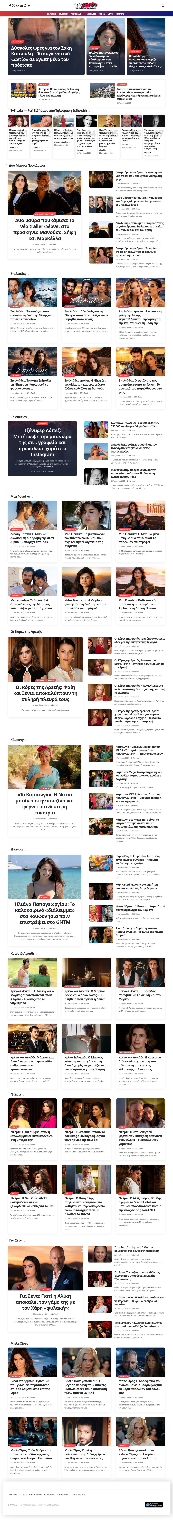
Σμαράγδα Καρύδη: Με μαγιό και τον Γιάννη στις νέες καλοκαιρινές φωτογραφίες (134, 448)
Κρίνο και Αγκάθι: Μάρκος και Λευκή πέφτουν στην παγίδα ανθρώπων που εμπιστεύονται (32, 1063)
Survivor (17, 41)
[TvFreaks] (86, 5)
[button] (163, 5)
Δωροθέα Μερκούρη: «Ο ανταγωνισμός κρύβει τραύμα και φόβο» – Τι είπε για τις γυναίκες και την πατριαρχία (86, 138)
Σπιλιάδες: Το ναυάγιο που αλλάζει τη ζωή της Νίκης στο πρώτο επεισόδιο (31, 315)
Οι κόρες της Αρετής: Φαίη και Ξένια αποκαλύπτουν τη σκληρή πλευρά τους (45, 693)
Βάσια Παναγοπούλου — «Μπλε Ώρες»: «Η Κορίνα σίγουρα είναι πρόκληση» (137, 1454)
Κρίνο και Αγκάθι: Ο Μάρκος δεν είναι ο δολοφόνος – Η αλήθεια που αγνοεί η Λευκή (84, 995)
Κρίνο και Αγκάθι (19, 986)
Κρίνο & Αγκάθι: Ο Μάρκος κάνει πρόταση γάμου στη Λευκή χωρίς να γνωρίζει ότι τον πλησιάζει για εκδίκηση (85, 1063)
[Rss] (29, 5)
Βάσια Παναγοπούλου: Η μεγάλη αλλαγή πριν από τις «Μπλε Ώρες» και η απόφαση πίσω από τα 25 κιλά (85, 1387)
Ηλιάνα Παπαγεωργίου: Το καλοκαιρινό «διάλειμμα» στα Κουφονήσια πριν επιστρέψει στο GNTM (104, 59)
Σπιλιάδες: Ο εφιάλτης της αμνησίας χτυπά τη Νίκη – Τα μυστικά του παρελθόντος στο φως (140, 386)
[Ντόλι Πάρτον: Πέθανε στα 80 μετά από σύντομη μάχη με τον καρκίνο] (101, 913)
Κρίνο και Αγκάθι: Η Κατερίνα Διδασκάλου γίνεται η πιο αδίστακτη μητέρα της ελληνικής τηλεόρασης (140, 1063)
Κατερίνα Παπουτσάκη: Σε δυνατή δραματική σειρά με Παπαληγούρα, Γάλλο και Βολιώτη (59, 92)
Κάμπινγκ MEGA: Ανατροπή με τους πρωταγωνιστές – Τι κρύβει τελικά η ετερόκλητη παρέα (139, 798)
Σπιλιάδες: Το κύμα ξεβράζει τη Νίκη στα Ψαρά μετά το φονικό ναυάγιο (30, 384)
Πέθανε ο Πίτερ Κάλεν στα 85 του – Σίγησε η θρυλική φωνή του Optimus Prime (131, 135)
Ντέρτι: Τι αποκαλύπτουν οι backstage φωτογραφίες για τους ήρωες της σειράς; (84, 1136)
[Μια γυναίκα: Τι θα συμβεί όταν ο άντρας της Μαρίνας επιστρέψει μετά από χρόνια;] (32, 581)
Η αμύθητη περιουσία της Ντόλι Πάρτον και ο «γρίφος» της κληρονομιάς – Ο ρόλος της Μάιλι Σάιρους (108, 138)
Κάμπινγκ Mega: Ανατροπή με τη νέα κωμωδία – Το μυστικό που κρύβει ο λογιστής (139, 775)
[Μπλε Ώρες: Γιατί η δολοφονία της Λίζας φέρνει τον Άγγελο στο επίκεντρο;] (86, 1431)
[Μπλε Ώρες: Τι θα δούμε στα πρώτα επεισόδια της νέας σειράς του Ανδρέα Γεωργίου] (32, 1431)
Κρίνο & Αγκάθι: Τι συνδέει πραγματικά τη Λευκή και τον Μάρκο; (140, 995)
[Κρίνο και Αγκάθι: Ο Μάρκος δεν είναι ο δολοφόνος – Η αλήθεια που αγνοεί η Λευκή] (86, 972)
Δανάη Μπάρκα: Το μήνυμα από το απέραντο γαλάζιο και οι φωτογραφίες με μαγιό (41, 137)
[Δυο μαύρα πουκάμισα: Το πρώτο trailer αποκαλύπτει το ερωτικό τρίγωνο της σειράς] (101, 255)
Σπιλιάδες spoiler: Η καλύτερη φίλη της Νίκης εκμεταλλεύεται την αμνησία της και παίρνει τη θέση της (140, 317)
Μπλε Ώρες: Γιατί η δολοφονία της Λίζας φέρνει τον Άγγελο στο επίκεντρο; (84, 1454)
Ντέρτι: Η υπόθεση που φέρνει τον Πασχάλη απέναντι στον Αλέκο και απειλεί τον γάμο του (140, 1138)
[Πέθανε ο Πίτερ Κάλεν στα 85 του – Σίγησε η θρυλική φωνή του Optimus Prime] (131, 121)
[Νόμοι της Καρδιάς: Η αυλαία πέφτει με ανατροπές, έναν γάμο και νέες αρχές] (63, 121)
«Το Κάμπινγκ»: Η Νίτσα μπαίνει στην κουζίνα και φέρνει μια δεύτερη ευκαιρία (44, 803)
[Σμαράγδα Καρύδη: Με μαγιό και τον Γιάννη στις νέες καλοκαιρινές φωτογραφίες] (96, 451)
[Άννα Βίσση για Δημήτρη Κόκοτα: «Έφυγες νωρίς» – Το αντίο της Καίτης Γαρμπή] (101, 935)
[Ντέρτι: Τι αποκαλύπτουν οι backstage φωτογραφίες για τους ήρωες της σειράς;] (86, 1113)
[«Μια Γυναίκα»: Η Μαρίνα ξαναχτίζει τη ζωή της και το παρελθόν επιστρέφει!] (86, 581)
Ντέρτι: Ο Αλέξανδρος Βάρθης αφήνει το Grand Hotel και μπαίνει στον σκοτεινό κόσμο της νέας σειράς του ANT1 (140, 1204)
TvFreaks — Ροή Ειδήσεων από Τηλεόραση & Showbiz (49, 110)
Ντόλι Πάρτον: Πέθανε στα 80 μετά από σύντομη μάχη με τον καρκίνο (140, 908)
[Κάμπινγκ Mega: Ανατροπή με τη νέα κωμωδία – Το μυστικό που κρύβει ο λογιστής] (101, 778)
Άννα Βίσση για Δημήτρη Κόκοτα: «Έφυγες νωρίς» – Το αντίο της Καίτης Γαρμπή (139, 931)
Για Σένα (15, 1240)
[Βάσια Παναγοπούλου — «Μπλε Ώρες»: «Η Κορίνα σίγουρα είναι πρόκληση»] (140, 1431)
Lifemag (122, 84)
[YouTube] (17, 5)
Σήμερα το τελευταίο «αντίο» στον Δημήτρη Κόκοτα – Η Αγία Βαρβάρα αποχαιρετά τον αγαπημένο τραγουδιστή (153, 139)
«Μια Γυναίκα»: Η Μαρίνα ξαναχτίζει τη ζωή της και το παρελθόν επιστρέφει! (84, 604)
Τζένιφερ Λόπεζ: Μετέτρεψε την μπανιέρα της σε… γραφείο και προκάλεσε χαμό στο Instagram (18, 137)
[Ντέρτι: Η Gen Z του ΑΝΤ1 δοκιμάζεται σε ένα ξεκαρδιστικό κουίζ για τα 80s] (32, 1179)
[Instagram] (25, 5)
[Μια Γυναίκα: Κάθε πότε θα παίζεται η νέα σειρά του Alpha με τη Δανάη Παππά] (140, 581)
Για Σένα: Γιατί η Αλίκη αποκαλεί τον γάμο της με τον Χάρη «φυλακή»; (45, 1301)
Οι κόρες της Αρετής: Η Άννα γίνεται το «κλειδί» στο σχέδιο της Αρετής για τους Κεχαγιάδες (139, 689)
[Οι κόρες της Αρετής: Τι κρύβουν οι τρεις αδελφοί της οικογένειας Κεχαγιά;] (100, 645)
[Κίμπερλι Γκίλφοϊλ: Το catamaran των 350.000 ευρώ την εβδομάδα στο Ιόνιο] (96, 429)
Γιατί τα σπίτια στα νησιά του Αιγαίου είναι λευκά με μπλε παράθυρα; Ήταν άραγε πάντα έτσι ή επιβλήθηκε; (138, 94)
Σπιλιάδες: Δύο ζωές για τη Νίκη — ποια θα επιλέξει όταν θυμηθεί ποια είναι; (86, 315)
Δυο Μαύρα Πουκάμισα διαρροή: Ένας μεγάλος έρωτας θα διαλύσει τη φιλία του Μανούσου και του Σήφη (140, 226)
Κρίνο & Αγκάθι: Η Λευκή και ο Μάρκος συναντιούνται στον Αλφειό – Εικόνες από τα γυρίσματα (32, 997)
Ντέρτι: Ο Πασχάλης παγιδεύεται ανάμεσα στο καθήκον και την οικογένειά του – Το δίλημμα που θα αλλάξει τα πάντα (84, 1206)
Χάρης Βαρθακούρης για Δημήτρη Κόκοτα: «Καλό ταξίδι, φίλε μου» (137, 886)
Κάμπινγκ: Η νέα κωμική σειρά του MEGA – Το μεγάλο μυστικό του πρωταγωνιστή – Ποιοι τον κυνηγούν (139, 750)
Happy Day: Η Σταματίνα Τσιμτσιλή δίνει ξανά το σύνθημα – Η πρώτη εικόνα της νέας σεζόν (138, 860)
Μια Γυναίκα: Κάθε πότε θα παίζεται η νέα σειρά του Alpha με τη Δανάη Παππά (138, 604)
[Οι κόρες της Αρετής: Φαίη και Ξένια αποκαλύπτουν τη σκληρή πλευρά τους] (45, 659)
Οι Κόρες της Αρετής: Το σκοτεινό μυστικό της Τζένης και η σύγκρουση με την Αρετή (139, 664)
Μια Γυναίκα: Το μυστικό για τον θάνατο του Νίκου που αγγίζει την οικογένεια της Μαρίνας (84, 540)
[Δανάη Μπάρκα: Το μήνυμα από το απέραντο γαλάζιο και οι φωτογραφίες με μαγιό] (41, 121)
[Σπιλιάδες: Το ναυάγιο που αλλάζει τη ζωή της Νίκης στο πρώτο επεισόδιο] (32, 292)
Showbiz (94, 48)
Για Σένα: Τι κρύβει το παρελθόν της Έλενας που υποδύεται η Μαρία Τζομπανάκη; (136, 1275)
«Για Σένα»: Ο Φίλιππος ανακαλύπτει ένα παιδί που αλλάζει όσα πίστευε (138, 1324)
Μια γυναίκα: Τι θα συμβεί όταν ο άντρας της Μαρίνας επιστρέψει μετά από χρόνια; (31, 604)
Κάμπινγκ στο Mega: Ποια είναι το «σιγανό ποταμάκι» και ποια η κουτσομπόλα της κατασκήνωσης (137, 823)
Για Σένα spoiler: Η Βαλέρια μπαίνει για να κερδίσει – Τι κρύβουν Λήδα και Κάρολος (139, 1301)
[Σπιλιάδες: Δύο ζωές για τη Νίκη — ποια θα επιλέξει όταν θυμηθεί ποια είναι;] (86, 292)
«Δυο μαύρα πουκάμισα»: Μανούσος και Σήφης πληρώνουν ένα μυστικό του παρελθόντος (139, 201)
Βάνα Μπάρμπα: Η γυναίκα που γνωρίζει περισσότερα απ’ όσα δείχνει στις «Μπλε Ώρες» (145, 61)
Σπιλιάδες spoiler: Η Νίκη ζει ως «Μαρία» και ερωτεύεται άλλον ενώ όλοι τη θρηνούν (84, 384)
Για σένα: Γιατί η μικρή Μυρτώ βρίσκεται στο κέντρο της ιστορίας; (136, 1249)
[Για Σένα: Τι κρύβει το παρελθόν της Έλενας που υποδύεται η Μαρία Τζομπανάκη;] (100, 1279)
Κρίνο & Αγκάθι (22, 953)
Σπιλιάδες (18, 273)
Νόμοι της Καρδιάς (61, 142)
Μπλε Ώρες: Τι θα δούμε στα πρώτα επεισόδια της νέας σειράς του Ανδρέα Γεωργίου (31, 1454)
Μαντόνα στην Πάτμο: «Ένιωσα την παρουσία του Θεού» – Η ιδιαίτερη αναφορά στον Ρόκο (133, 473)
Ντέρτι (16, 1094)
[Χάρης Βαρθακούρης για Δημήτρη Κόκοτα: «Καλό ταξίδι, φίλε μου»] (101, 891)
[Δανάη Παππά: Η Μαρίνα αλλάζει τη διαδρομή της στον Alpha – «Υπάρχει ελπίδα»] (32, 515)
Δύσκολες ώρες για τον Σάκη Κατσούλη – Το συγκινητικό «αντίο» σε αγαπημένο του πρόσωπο (41, 56)
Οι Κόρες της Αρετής (26, 631)
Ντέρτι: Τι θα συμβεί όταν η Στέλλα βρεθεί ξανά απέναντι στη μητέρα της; (31, 1136)
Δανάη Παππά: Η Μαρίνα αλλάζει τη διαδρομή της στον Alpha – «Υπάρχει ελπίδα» (32, 538)
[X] (13, 5)
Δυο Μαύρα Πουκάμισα (27, 165)
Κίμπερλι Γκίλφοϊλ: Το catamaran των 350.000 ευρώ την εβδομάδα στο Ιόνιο (135, 424)
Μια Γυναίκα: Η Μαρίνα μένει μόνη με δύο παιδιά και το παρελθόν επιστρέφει (140, 538)
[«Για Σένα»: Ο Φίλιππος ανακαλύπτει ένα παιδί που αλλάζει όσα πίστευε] (100, 1329)
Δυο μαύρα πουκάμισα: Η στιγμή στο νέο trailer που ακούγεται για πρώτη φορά (139, 176)
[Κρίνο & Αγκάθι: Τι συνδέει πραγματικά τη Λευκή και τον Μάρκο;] (140, 972)
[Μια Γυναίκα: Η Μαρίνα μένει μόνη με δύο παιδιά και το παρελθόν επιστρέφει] (140, 515)
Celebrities (19, 416)
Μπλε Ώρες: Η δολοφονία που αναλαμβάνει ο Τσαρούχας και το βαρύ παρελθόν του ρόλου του (140, 1387)
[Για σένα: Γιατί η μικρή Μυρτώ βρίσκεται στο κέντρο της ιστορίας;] (100, 1254)
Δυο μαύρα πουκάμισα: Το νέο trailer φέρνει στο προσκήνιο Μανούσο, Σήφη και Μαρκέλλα (44, 229)
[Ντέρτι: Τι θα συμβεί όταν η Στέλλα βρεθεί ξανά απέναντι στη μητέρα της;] (32, 1113)
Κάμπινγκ (18, 739)
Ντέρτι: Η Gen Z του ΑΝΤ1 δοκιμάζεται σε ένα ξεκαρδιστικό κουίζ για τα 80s (31, 1202)
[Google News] (22, 5)
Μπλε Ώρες (135, 51)
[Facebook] (10, 5)
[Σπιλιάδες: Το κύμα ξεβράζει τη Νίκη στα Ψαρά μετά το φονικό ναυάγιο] (32, 361)
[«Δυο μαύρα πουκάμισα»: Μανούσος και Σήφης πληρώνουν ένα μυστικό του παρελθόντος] (101, 204)
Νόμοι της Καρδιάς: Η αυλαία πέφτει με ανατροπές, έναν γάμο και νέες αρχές (63, 134)
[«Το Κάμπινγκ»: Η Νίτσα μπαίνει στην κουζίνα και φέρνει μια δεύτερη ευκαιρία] (44, 767)
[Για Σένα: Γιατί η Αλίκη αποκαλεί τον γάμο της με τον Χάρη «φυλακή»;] (45, 1268)
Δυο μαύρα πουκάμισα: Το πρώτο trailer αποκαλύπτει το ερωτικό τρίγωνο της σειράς (136, 252)
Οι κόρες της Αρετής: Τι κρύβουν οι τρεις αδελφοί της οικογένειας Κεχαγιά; (139, 640)
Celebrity (12, 147)
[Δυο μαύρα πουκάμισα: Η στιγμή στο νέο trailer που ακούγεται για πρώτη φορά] (101, 179)
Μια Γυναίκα (20, 496)
